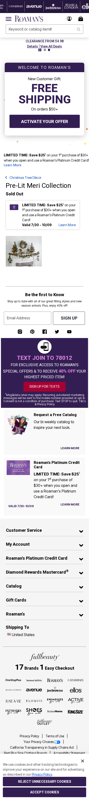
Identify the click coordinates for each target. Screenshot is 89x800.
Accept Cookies (44, 792)
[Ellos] (76, 689)
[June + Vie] (13, 700)
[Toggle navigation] (8, 18)
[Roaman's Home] (28, 18)
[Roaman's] (55, 679)
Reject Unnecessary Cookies (44, 781)
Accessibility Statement (69, 753)
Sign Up (69, 318)
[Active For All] (76, 700)
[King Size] (76, 712)
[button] (69, 18)
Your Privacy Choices (38, 742)
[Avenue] (34, 689)
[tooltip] (16, 6)
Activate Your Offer (44, 121)
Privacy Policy (30, 736)
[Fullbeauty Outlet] (44, 722)
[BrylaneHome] (55, 712)
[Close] (82, 760)
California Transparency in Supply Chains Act (42, 747)
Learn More (12, 165)
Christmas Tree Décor (25, 178)
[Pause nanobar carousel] (40, 50)
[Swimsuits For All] (55, 700)
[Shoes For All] (34, 711)
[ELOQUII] (34, 700)
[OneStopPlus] (13, 679)
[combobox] (44, 29)
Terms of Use (55, 736)
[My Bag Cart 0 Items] (81, 18)
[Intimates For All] (13, 711)
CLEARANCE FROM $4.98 (45, 41)
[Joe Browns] (55, 689)
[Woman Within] (34, 679)
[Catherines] (76, 679)
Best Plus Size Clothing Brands (26, 753)
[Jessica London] (13, 689)
